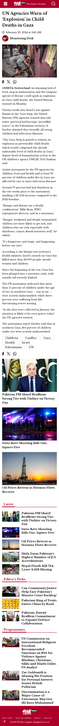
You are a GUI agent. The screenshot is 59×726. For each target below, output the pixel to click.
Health (10, 342)
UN (31, 347)
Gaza (47, 338)
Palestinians (13, 347)
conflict (31, 338)
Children (11, 338)
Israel (26, 342)
